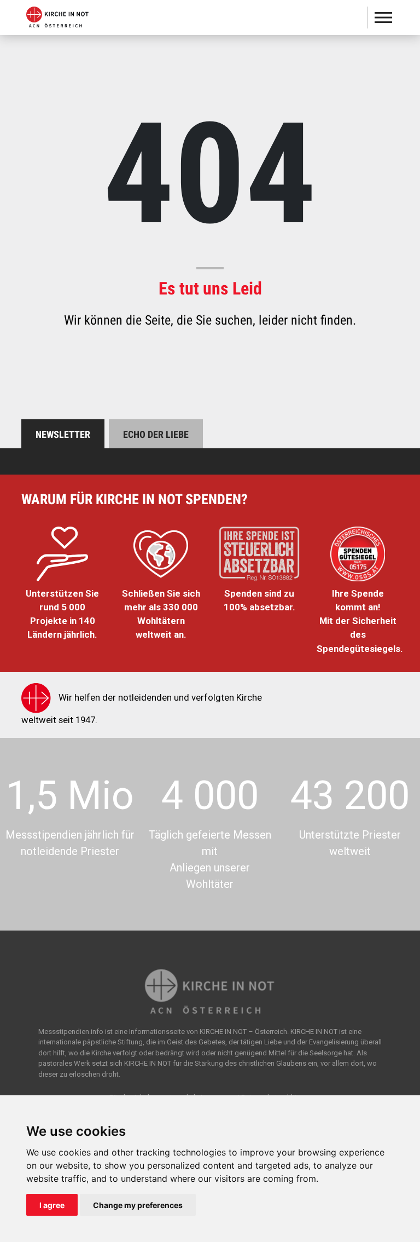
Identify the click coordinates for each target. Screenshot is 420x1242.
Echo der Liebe (156, 434)
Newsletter (63, 434)
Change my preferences (138, 1205)
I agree (52, 1205)
